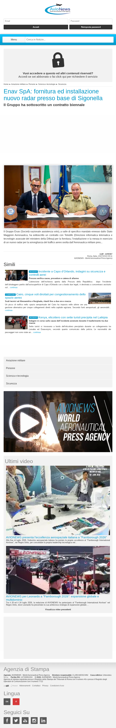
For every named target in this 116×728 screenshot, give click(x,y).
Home (6, 84)
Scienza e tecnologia (46, 84)
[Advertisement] (58, 141)
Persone (32, 84)
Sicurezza (62, 84)
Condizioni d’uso (57, 686)
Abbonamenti (24, 686)
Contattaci (36, 686)
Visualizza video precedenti (58, 609)
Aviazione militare (18, 84)
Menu (14, 39)
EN (7, 702)
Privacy (45, 686)
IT (16, 702)
